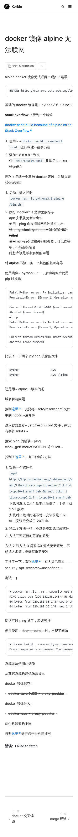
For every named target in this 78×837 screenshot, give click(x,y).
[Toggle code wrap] (60, 91)
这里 (15, 409)
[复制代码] (66, 91)
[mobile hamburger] (70, 6)
